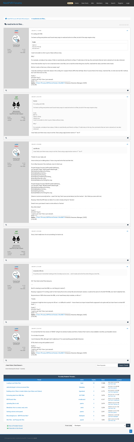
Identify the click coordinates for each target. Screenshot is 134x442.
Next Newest (18, 365)
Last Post (110, 384)
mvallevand (82, 399)
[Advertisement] (67, 11)
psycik (115, 388)
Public (19, 19)
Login (128, 3)
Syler (81, 383)
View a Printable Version (16, 426)
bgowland (82, 391)
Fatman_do (116, 404)
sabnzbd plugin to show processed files (18, 387)
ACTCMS (82, 395)
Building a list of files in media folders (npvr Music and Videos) (24, 391)
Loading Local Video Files (14, 383)
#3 (127, 144)
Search (113, 3)
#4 (127, 231)
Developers (26, 19)
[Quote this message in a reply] (128, 90)
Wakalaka (82, 387)
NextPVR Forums (12, 3)
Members (99, 3)
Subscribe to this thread (16, 428)
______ (70, 3)
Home (77, 3)
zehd (16, 31)
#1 (127, 30)
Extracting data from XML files (15, 395)
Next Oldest (9, 365)
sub (114, 396)
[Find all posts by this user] (6, 90)
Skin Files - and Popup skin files (15, 420)
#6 (127, 328)
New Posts (84, 3)
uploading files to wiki (13, 403)
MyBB (35, 438)
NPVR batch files (11, 399)
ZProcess (43, 83)
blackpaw (82, 415)
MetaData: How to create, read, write (17, 407)
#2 (127, 96)
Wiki (92, 3)
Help (106, 3)
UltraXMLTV (61, 83)
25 (94, 383)
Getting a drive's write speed (15, 411)
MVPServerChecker (52, 83)
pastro (82, 403)
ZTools (38, 83)
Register (120, 3)
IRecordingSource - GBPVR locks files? (17, 415)
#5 (127, 266)
